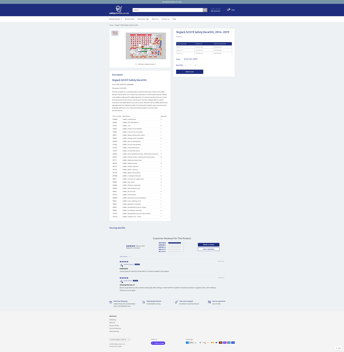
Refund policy (114, 331)
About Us (155, 19)
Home (111, 25)
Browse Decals (114, 19)
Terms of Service (115, 328)
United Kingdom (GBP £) (118, 339)
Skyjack (179, 36)
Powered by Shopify (115, 346)
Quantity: (179, 65)
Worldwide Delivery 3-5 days (172, 2)
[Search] (205, 10)
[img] (124, 262)
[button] (162, 243)
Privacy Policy (114, 325)
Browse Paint (129, 19)
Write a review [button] (208, 244)
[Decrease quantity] (186, 65)
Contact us (165, 19)
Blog (174, 19)
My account (215, 11)
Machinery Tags (143, 19)
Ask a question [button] (208, 249)
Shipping (112, 320)
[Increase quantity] (195, 65)
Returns (112, 322)
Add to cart (190, 71)
